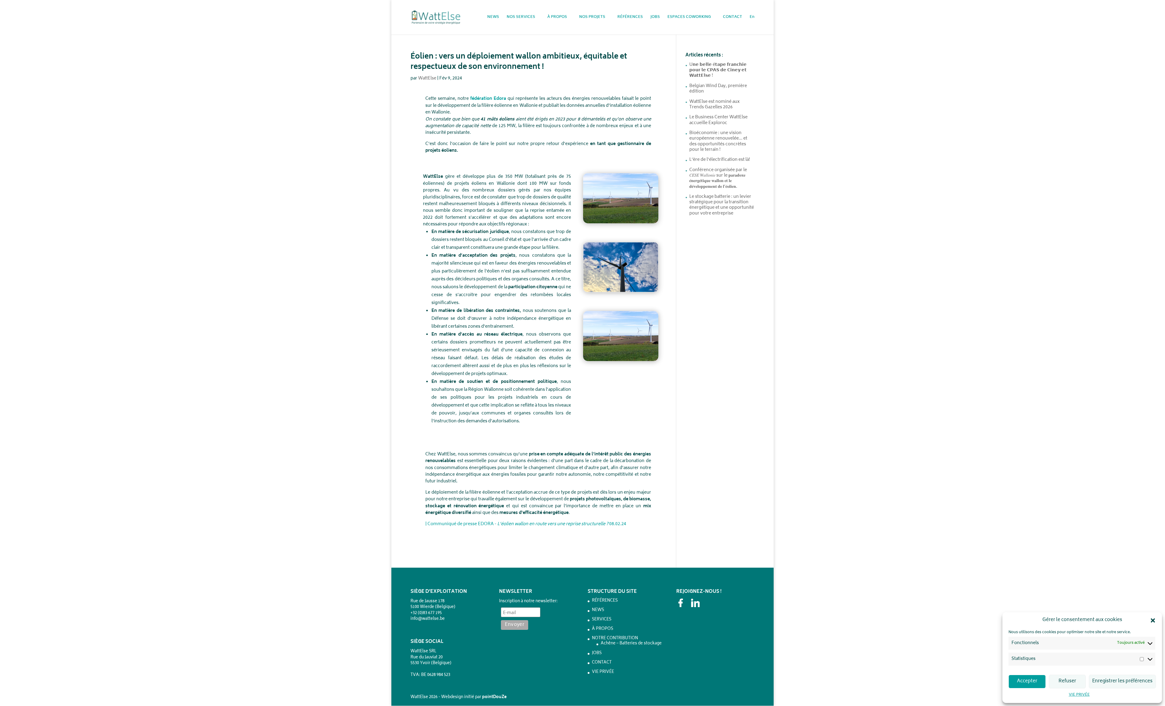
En (752, 17)
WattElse (427, 78)
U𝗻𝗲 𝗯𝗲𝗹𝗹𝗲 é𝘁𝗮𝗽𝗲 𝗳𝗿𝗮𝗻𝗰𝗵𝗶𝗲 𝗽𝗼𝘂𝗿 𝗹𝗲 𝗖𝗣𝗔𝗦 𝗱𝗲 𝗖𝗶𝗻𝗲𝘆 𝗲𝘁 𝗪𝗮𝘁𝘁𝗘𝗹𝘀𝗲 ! (718, 70)
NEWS (493, 17)
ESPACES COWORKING (689, 17)
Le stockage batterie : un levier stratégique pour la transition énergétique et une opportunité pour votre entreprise (721, 205)
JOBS (655, 17)
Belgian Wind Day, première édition (718, 88)
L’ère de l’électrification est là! (719, 160)
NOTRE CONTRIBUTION (615, 638)
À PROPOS (557, 17)
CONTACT (732, 17)
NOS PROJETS (592, 17)
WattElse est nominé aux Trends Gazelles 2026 (714, 104)
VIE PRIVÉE (1079, 695)
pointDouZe (494, 697)
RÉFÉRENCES (630, 17)
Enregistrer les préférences (1122, 681)
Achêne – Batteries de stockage (631, 643)
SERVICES (601, 619)
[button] (1153, 620)
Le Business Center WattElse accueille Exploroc (718, 120)
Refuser (1067, 681)
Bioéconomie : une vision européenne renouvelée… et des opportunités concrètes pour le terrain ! (718, 141)
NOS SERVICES (521, 17)
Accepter (1027, 681)
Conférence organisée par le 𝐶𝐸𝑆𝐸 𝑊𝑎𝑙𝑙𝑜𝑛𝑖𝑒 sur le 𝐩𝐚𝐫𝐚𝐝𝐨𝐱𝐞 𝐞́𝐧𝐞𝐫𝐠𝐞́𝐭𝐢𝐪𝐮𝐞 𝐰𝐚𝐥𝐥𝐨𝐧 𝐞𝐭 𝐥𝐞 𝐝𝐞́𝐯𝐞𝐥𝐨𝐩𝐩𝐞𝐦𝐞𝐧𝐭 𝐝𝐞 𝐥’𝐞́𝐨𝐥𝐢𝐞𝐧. (718, 178)
